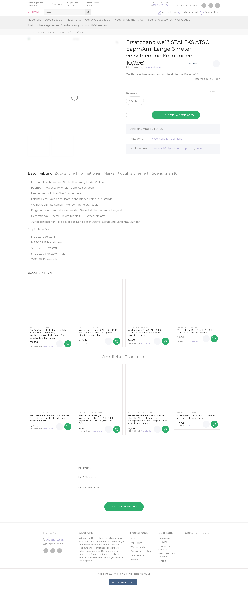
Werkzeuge (182, 19)
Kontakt (162, 561)
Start (30, 32)
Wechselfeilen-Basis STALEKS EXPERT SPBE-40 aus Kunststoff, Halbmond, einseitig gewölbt (49, 418)
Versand (134, 559)
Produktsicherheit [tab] (132, 173)
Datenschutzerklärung (141, 551)
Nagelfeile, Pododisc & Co (45, 19)
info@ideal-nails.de (188, 5)
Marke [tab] (109, 173)
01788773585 (162, 5)
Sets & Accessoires (160, 19)
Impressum (136, 543)
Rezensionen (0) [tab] (164, 173)
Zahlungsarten (137, 555)
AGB (132, 538)
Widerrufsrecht (138, 547)
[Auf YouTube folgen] (217, 5)
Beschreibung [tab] (40, 173)
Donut (153, 148)
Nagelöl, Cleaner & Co (129, 19)
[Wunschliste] (216, 63)
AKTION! (33, 12)
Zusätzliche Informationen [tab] (78, 173)
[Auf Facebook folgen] (204, 5)
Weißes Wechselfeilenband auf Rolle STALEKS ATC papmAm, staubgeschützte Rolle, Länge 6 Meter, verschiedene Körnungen (49, 334)
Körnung (132, 93)
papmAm (188, 148)
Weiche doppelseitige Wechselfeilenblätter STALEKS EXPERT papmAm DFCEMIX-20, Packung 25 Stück (99, 419)
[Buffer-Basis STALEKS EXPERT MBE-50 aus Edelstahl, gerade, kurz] (197, 386)
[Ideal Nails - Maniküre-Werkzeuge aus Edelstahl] (124, 8)
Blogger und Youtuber (164, 548)
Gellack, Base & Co (97, 19)
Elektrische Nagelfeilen (43, 25)
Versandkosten (154, 67)
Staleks (193, 63)
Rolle (198, 148)
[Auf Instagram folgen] (210, 5)
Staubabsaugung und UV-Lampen (84, 25)
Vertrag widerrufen (123, 582)
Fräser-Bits (74, 19)
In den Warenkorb (178, 115)
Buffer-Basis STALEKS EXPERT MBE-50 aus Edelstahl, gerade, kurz (196, 416)
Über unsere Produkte (164, 540)
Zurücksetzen (213, 91)
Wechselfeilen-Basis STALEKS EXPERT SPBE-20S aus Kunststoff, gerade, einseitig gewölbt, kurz (98, 333)
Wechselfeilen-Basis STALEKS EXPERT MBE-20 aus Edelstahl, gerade (196, 331)
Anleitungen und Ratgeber (166, 555)
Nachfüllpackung (169, 148)
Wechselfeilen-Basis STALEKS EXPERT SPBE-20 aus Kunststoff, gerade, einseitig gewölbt (147, 333)
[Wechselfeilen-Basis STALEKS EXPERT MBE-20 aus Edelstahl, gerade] (197, 301)
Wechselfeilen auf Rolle (73, 32)
